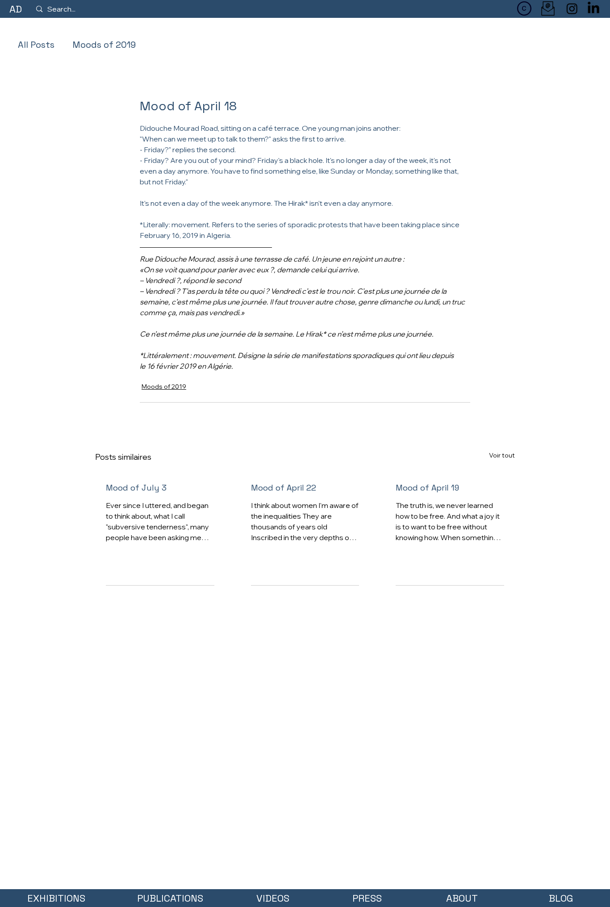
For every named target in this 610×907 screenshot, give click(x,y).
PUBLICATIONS (170, 898)
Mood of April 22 (283, 488)
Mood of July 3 (136, 488)
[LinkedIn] (593, 8)
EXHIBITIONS (56, 898)
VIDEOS (272, 898)
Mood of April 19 (427, 488)
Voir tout (502, 455)
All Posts (36, 44)
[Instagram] (572, 8)
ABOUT (462, 898)
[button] (524, 8)
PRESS (367, 898)
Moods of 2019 (104, 44)
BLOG (561, 898)
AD (15, 9)
